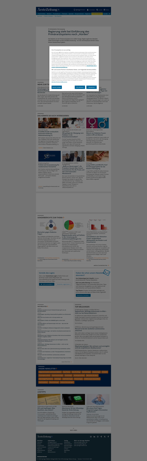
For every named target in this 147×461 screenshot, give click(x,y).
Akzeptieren (91, 87)
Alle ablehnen (79, 87)
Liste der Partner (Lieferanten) (59, 82)
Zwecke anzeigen (56, 87)
